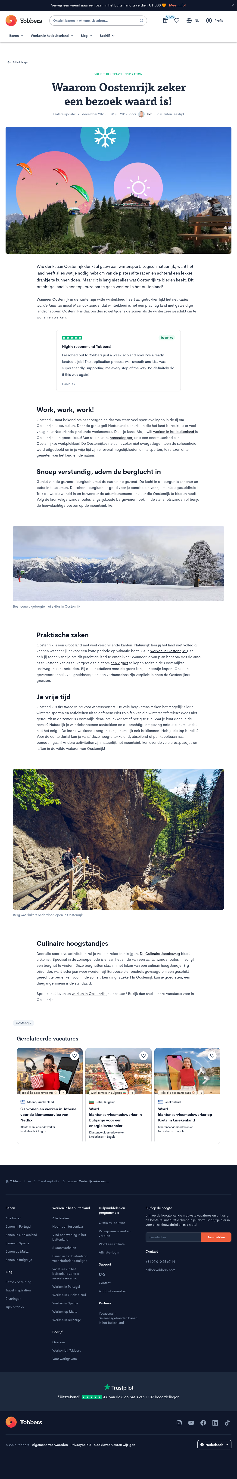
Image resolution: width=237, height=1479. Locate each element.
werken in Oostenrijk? (168, 650)
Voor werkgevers (64, 1359)
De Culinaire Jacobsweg (160, 953)
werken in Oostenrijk (89, 993)
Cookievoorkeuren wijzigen (114, 1445)
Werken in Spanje (65, 1303)
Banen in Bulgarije (19, 1260)
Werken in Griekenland (69, 1295)
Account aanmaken (113, 1291)
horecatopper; (121, 437)
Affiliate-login (109, 1252)
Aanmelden (216, 1237)
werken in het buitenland (174, 431)
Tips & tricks (15, 1307)
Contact (105, 1283)
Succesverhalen (64, 1248)
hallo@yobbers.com (160, 1270)
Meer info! (177, 5)
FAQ (102, 1274)
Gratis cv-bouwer (112, 1223)
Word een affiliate (112, 1244)
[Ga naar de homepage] (24, 1422)
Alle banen (13, 1218)
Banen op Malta (17, 1251)
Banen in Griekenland (21, 1235)
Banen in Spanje (17, 1243)
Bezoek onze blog (18, 1282)
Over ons (58, 1342)
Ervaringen (13, 1299)
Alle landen (60, 1218)
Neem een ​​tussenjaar (67, 1226)
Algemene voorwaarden (50, 1445)
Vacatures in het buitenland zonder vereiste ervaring (65, 1273)
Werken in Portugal (66, 1286)
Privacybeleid (81, 1445)
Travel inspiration (49, 1181)
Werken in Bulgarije (66, 1320)
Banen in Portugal (18, 1226)
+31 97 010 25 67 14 (160, 1262)
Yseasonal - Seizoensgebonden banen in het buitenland (118, 1318)
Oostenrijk (23, 1023)
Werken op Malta (64, 1311)
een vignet (119, 663)
